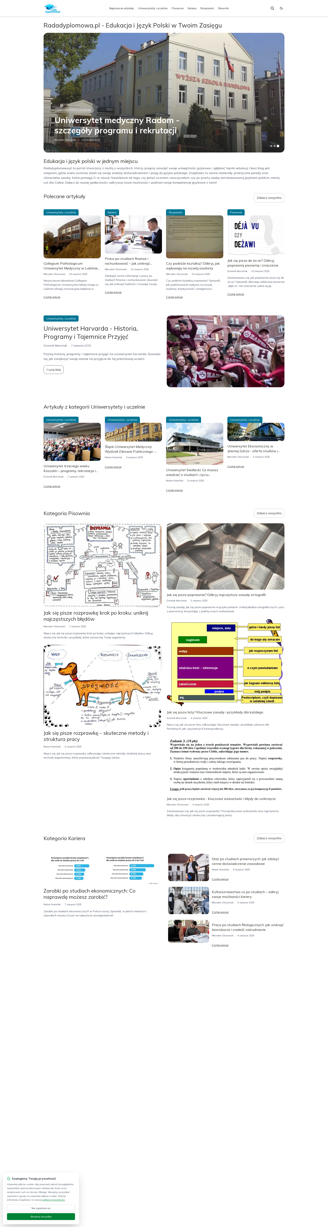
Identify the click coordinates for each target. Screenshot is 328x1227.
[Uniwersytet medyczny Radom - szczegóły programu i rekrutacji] (164, 92)
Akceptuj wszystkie (41, 1216)
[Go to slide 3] (278, 146)
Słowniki (223, 8)
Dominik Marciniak (237, 271)
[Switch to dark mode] (281, 8)
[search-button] (272, 8)
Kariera (192, 8)
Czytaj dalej (53, 369)
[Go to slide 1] (271, 146)
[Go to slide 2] (275, 146)
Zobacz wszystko (269, 198)
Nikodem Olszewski (65, 139)
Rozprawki (207, 8)
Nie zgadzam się (41, 1208)
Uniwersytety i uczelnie (153, 8)
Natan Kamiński (113, 457)
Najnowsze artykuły (121, 8)
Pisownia (177, 8)
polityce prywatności (53, 1199)
